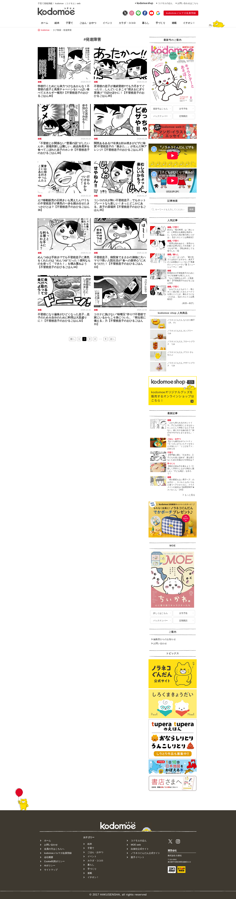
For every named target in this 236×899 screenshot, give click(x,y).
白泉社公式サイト (140, 849)
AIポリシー (49, 865)
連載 (174, 22)
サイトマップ (51, 869)
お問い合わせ (160, 643)
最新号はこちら (160, 109)
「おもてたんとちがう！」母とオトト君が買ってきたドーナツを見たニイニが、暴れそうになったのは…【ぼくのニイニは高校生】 (180, 294)
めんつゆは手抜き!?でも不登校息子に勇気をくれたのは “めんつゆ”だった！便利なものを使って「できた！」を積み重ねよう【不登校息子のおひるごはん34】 (64, 262)
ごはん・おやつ (87, 22)
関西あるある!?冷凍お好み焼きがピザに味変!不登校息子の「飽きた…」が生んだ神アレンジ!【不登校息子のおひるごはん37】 (120, 146)
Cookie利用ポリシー (54, 861)
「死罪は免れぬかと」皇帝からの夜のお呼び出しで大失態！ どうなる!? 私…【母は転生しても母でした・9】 (181, 247)
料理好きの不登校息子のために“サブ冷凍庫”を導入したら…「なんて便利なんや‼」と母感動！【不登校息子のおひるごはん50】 (180, 278)
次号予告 (183, 109)
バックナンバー (160, 116)
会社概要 (48, 857)
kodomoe (45, 30)
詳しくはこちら (160, 613)
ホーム (44, 22)
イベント (107, 22)
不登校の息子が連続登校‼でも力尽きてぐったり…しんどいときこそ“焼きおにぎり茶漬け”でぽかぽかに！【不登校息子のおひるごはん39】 (119, 91)
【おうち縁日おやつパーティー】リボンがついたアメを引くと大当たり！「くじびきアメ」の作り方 (180, 445)
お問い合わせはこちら (187, 3)
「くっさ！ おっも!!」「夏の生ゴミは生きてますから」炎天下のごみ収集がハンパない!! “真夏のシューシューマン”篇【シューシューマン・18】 (181, 262)
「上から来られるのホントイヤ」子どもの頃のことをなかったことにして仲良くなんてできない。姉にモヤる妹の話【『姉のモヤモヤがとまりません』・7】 (180, 429)
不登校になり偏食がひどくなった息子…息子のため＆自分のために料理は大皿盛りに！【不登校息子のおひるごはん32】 (64, 317)
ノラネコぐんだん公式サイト (145, 853)
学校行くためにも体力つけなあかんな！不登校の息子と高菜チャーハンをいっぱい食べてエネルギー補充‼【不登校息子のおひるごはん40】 (64, 91)
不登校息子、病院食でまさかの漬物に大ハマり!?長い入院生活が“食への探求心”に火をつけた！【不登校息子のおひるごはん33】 (120, 262)
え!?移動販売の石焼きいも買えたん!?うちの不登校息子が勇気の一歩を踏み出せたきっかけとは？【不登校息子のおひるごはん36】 (64, 205)
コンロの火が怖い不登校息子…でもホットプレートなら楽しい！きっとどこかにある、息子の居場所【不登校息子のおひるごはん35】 (120, 205)
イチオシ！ (189, 22)
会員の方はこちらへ (54, 849)
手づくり (160, 22)
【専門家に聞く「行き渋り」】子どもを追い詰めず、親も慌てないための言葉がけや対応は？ (180, 457)
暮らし (145, 22)
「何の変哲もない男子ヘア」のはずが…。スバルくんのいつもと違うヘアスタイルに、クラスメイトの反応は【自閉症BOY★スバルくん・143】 (180, 485)
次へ (112, 339)
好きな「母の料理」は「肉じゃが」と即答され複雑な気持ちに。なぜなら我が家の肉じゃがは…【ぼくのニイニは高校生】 (180, 233)
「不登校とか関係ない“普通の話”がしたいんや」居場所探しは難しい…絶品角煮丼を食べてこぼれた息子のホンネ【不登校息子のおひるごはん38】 (64, 148)
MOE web (136, 844)
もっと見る (190, 495)
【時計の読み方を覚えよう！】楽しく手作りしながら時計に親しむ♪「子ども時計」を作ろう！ (180, 470)
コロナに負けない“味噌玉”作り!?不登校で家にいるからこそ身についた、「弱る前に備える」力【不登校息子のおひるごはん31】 (120, 319)
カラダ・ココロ (127, 22)
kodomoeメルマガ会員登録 (181, 13)
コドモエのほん (165, 3)
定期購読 (183, 116)
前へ (72, 339)
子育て (69, 22)
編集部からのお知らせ (164, 639)
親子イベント (137, 857)
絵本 (57, 22)
